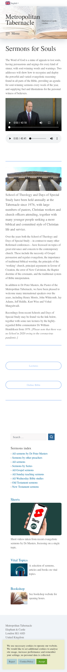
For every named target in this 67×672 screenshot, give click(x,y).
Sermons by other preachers (27, 457)
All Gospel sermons (23, 470)
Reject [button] (12, 661)
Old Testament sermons (25, 482)
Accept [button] (41, 661)
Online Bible (33, 385)
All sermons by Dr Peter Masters (30, 453)
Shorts (15, 499)
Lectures (33, 365)
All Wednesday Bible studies (27, 478)
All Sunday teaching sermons (28, 474)
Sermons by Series (22, 466)
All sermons (18, 462)
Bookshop (18, 588)
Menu (16, 33)
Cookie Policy (26, 661)
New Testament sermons (25, 486)
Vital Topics (19, 560)
